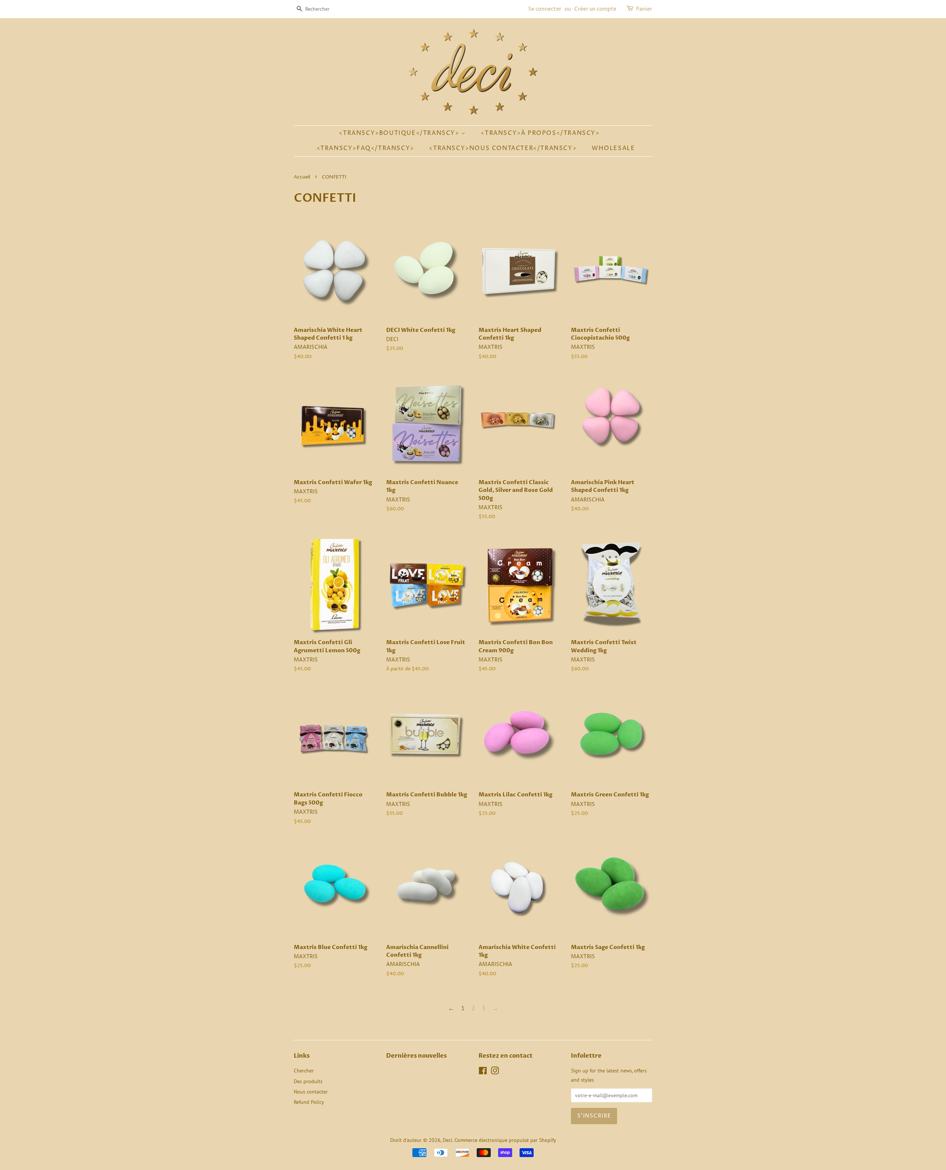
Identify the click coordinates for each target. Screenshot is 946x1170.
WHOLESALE (613, 148)
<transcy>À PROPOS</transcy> (540, 133)
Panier (644, 9)
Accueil (302, 177)
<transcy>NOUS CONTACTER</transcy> (502, 148)
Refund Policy (309, 1101)
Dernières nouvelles (416, 1056)
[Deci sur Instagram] (495, 1071)
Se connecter (544, 9)
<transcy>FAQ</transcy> (365, 148)
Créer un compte (595, 9)
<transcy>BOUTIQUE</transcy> (400, 133)
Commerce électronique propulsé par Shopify (505, 1139)
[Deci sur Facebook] (483, 1071)
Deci (447, 1139)
